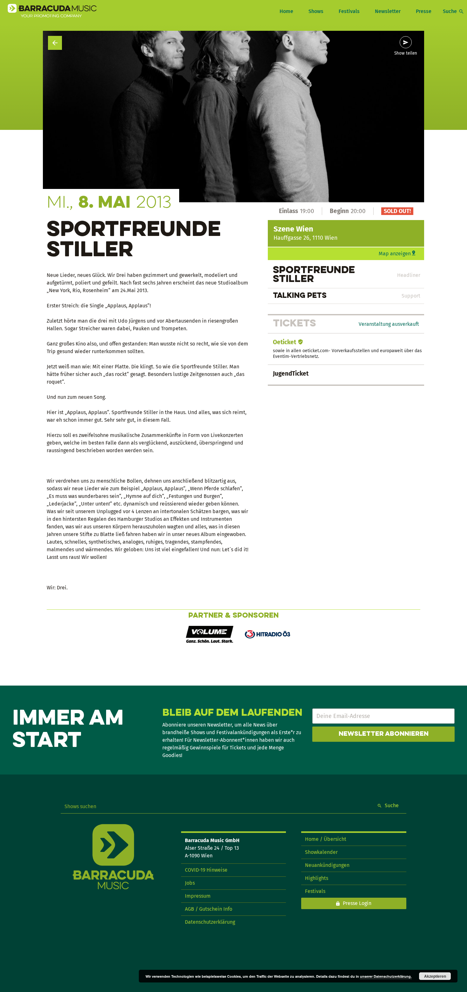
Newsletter (388, 11)
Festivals (349, 11)
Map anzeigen (395, 254)
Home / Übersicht (325, 839)
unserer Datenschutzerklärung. (386, 976)
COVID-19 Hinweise (206, 870)
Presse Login (357, 903)
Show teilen (405, 53)
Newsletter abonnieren (384, 734)
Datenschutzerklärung (210, 922)
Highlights (316, 878)
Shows (315, 11)
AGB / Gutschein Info (208, 909)
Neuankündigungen (327, 865)
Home (286, 11)
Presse (423, 11)
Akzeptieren (435, 976)
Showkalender (321, 852)
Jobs (190, 883)
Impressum (198, 896)
